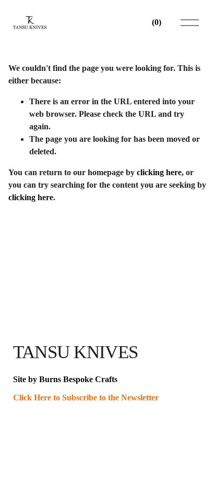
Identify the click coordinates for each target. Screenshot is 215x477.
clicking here (159, 172)
